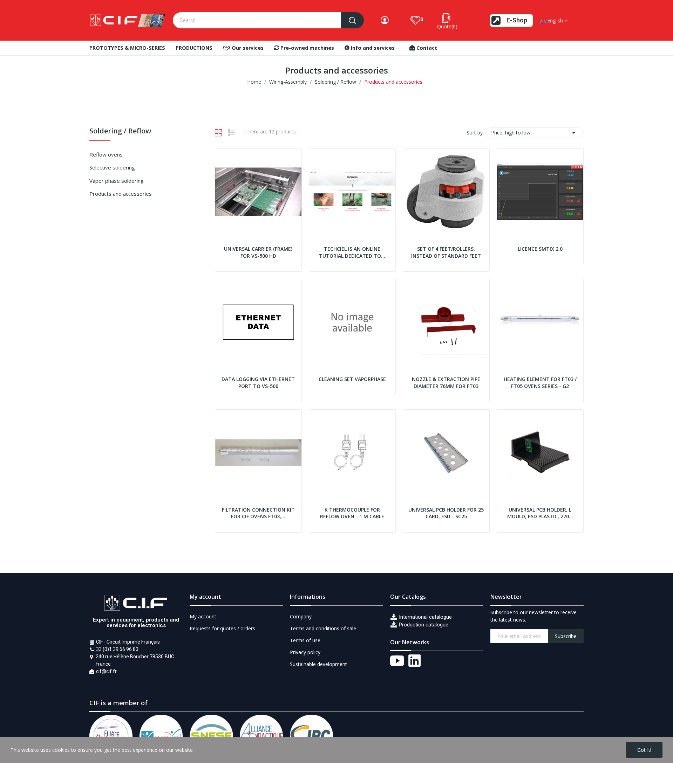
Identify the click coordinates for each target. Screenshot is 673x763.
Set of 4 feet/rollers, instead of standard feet (446, 252)
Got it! (644, 750)
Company (301, 616)
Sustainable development (318, 664)
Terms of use (305, 640)
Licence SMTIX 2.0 (540, 248)
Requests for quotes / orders (222, 628)
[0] (415, 20)
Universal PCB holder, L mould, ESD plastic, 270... (540, 513)
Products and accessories (120, 193)
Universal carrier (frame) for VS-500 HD (258, 252)
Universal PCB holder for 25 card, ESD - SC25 (446, 513)
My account (203, 616)
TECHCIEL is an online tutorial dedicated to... (352, 252)
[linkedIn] (415, 661)
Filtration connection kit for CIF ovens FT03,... (258, 513)
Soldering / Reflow (120, 131)
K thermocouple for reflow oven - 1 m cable (352, 513)
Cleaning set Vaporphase (352, 379)
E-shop (517, 20)
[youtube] (397, 661)
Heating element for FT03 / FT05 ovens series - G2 (540, 382)
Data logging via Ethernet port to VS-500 (258, 382)
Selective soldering (112, 167)
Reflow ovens (106, 154)
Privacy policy (305, 652)
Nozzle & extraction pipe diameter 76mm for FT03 (446, 382)
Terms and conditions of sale (323, 628)
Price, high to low (534, 133)
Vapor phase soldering (116, 180)
